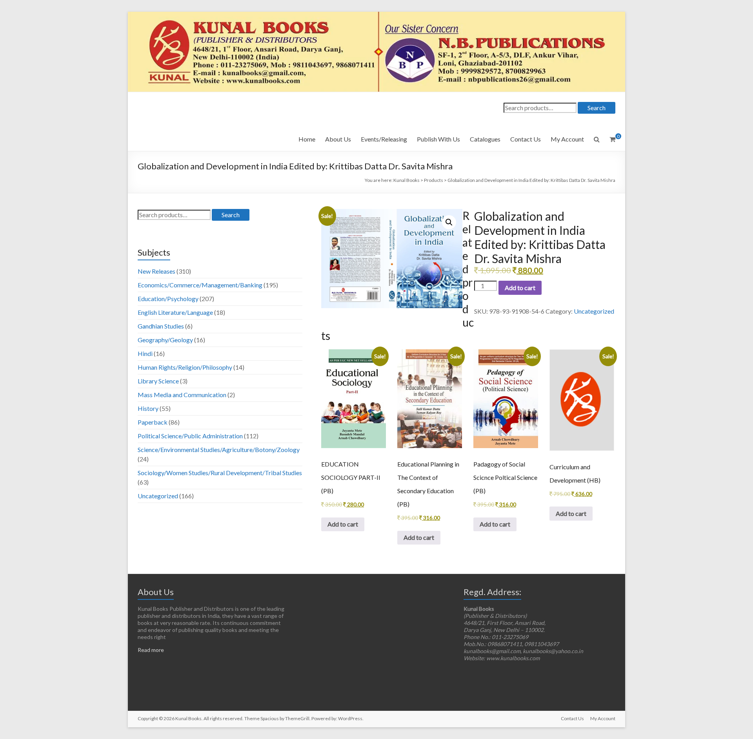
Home (306, 139)
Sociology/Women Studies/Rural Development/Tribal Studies (220, 472)
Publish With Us (438, 139)
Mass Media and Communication (182, 394)
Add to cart (520, 287)
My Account (567, 139)
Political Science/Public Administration (190, 435)
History (148, 408)
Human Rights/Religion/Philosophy (185, 367)
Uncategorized (594, 311)
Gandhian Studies (161, 326)
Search (596, 107)
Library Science (158, 381)
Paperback (152, 422)
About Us (338, 139)
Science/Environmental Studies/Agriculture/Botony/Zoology (219, 449)
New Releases (156, 271)
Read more (151, 649)
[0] (612, 139)
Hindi (145, 353)
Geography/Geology (165, 339)
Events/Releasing (384, 139)
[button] (449, 222)
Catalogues (485, 139)
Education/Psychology (168, 298)
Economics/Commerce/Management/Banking (200, 285)
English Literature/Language (175, 312)
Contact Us (525, 139)
